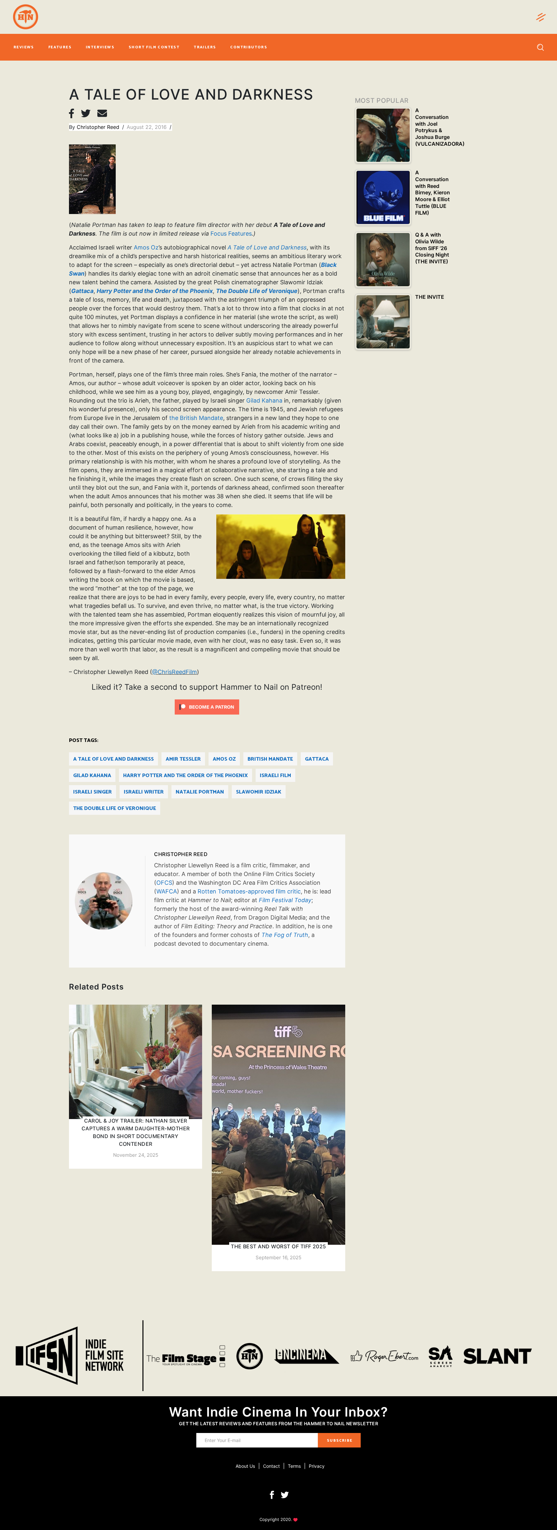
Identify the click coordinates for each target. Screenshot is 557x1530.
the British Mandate (196, 417)
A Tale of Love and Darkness (113, 759)
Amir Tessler (183, 759)
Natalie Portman (200, 792)
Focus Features (231, 233)
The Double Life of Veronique (114, 808)
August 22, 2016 (147, 127)
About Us (245, 1466)
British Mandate (270, 759)
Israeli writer (144, 792)
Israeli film (275, 775)
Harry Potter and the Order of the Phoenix (185, 775)
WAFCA (166, 891)
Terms (294, 1466)
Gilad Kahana (264, 400)
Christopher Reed (99, 127)
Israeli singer (92, 792)
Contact (271, 1466)
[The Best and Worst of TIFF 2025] (278, 1138)
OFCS (164, 882)
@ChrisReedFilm (174, 671)
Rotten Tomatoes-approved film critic (249, 891)
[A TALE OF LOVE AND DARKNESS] (110, 901)
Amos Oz (146, 247)
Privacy (317, 1466)
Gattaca (317, 759)
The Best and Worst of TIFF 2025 (278, 1246)
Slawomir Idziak (258, 792)
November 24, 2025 (135, 1155)
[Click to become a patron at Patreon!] (207, 706)
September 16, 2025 (278, 1257)
